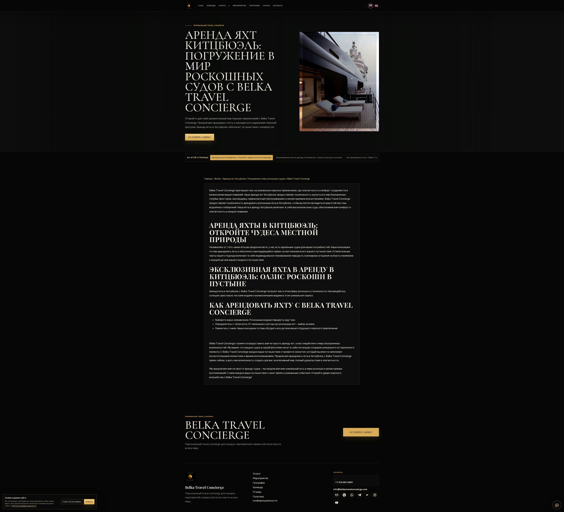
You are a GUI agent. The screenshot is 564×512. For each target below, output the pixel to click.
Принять (89, 502)
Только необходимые (71, 502)
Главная (208, 178)
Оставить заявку (199, 137)
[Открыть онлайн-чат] (557, 505)
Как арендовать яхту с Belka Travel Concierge (368, 157)
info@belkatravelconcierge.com (350, 489)
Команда (211, 6)
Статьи (266, 6)
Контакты (278, 6)
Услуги (222, 6)
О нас (200, 6)
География (254, 6)
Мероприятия (239, 6)
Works (217, 178)
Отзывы (257, 491)
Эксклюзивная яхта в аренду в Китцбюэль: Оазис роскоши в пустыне (309, 157)
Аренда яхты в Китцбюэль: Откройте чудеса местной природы (241, 157)
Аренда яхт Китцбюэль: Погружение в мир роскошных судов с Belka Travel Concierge (266, 178)
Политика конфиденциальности (265, 498)
